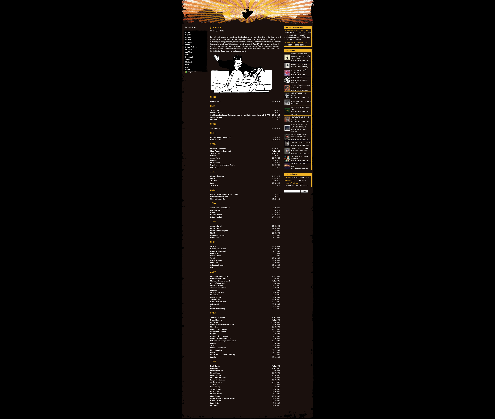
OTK (286, 35)
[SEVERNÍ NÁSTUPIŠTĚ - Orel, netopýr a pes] (287, 139)
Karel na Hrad (215, 167)
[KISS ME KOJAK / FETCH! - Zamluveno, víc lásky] (287, 153)
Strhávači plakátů (216, 286)
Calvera (302, 35)
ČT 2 (212, 306)
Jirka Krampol (215, 297)
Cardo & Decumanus (292, 37)
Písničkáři (214, 295)
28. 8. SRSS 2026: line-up (300, 177)
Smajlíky (213, 357)
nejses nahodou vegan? (219, 231)
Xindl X (212, 233)
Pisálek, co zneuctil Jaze (219, 276)
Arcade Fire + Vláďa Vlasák (220, 208)
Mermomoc (297, 39)
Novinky (188, 32)
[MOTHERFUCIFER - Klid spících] (287, 98)
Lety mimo (214, 405)
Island (212, 212)
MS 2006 (213, 334)
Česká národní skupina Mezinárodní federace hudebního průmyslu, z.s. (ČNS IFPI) (240, 115)
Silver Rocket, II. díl (217, 292)
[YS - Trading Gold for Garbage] (287, 161)
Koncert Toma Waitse (218, 249)
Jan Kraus (214, 185)
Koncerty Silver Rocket (294, 27)
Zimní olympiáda (216, 350)
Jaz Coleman (215, 299)
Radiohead (214, 368)
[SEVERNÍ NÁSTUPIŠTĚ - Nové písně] (287, 75)
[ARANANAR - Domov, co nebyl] (287, 168)
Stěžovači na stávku (217, 199)
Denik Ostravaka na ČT (218, 302)
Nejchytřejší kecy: (291, 183)
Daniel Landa (215, 366)
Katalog (188, 37)
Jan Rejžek (214, 384)
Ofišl (187, 64)
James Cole (214, 110)
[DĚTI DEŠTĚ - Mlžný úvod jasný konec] (287, 90)
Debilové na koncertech (219, 197)
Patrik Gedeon (215, 375)
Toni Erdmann (215, 129)
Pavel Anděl (214, 403)
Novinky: (287, 177)
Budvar (213, 156)
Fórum (187, 45)
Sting (212, 183)
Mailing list (189, 62)
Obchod (188, 40)
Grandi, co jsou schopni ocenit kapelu (224, 194)
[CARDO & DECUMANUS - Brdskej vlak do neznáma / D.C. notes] (287, 60)
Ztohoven (213, 181)
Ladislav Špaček (216, 113)
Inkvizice (188, 50)
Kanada (213, 343)
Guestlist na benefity (217, 309)
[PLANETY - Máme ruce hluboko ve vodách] (287, 130)
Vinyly (212, 178)
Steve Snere (214, 327)
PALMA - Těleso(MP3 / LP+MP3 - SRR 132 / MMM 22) (299, 80)
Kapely (188, 35)
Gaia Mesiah (214, 304)
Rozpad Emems (216, 320)
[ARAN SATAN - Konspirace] (287, 68)
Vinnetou (213, 120)
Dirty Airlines (215, 373)
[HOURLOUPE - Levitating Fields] (287, 122)
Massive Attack (216, 215)
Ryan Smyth (214, 391)
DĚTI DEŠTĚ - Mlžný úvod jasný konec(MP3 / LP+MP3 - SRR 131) (300, 88)
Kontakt (188, 69)
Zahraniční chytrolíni (217, 283)
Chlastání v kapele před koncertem (223, 341)
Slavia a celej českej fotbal (220, 281)
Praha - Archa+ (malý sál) (298, 42)
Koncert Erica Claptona (218, 329)
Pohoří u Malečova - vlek (298, 30)
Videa (187, 55)
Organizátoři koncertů (218, 332)
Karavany (213, 290)
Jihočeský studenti (217, 176)
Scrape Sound (215, 256)
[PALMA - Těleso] (287, 82)
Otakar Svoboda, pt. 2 (218, 251)
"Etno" (212, 345)
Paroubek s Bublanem (218, 380)
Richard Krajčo (215, 387)
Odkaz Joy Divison (217, 265)
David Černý (214, 238)
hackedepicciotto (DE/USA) (295, 45)
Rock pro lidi (214, 253)
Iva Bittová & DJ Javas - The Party (222, 355)
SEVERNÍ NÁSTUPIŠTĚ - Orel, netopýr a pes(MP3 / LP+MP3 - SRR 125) (299, 137)
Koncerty (188, 42)
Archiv (187, 67)
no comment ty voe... (217, 235)
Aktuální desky (290, 51)
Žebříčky (188, 52)
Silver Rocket (215, 153)
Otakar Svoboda (216, 260)
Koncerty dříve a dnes (218, 279)
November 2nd (215, 401)
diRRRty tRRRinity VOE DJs (220, 338)
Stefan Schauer (216, 394)
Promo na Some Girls (218, 348)
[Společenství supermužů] (247, 12)
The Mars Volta (215, 389)
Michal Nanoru (215, 140)
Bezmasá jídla (215, 210)
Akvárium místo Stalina (218, 288)
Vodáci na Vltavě (216, 382)
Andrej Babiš (215, 158)
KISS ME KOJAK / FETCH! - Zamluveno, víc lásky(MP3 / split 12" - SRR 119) (300, 151)
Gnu (211, 267)
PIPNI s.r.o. (214, 263)
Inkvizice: (288, 180)
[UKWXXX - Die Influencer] (287, 146)
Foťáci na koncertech (218, 149)
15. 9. (286, 42)
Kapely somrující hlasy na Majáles (222, 165)
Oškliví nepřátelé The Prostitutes (222, 325)
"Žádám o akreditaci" (218, 318)
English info (192, 72)
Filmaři (212, 352)
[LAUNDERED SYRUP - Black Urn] (287, 113)
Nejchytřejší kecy (191, 47)
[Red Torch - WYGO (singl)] (287, 105)
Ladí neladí (214, 322)
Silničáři (213, 246)
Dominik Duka (215, 101)
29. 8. (286, 30)
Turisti (212, 258)
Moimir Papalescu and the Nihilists (223, 398)
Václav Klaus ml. (216, 117)
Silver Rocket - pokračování (220, 151)
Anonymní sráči (216, 226)
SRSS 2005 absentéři (218, 378)
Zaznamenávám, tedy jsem (220, 336)
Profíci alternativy (216, 371)
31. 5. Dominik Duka (299, 180)
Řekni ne (213, 160)
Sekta (187, 59)
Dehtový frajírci (216, 217)
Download (189, 57)
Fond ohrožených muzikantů (220, 137)
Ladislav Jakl (215, 228)
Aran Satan (294, 35)
